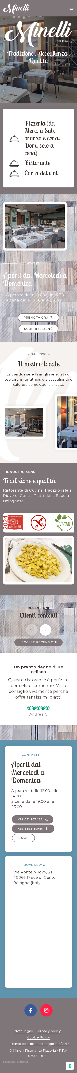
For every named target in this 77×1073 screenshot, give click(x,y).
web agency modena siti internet (16, 1063)
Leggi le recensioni (38, 642)
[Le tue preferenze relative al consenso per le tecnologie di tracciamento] (70, 1066)
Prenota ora (36, 317)
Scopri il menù (38, 329)
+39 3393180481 (31, 828)
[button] (8, 51)
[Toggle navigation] (71, 8)
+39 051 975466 (30, 819)
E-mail (23, 838)
